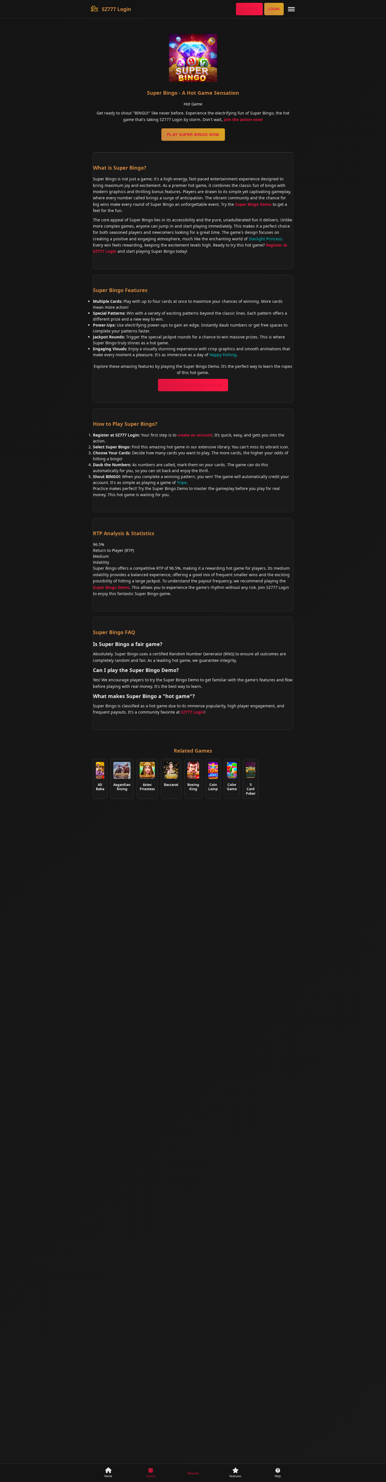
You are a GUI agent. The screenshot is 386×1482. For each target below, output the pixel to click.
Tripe (182, 482)
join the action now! (243, 119)
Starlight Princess (265, 238)
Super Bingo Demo (253, 204)
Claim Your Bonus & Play (193, 385)
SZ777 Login (116, 9)
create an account (194, 435)
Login (274, 9)
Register (249, 9)
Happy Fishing (223, 354)
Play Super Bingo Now (193, 134)
